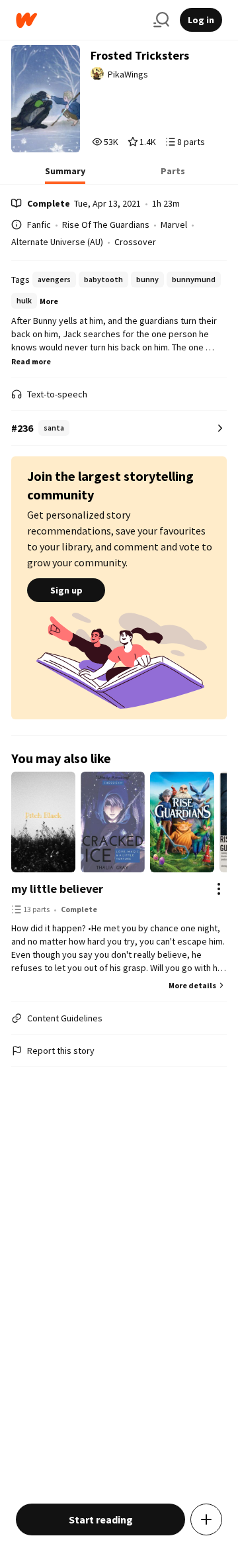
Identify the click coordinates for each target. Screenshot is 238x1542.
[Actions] (219, 889)
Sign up (66, 590)
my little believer (57, 888)
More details (192, 985)
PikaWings (128, 74)
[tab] (65, 175)
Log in (201, 20)
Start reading (101, 1519)
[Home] (79, 20)
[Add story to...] (206, 1519)
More (49, 301)
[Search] (161, 20)
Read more (31, 361)
